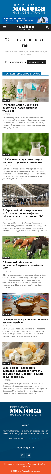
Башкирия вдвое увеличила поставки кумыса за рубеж (25, 320)
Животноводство (9, 206)
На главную (9, 464)
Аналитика (7, 315)
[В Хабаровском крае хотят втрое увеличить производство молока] (25, 144)
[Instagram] (22, 455)
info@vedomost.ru (34, 438)
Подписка (32, 464)
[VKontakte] (28, 455)
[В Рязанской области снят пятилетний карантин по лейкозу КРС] (25, 247)
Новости (6, 100)
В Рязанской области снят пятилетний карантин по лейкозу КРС (22, 265)
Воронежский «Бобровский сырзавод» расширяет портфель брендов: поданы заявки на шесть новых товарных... (22, 372)
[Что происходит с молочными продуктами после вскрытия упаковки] (25, 90)
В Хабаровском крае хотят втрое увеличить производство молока (22, 160)
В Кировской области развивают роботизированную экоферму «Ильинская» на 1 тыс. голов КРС (22, 213)
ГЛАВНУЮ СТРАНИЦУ (36, 62)
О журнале (20, 464)
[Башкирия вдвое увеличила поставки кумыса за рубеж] (25, 304)
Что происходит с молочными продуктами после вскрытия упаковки (20, 108)
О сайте (41, 464)
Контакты (25, 466)
